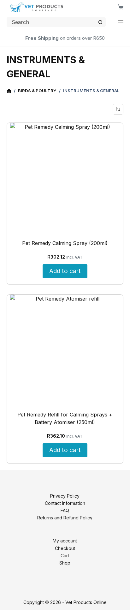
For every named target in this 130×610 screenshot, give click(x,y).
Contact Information (65, 503)
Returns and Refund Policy (64, 517)
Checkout (65, 548)
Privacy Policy (65, 496)
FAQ (65, 510)
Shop (64, 562)
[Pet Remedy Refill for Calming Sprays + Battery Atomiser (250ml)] (65, 350)
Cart (65, 555)
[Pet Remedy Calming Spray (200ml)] (65, 178)
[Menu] (120, 22)
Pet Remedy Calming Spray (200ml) (65, 243)
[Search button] (100, 22)
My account (65, 540)
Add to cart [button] (65, 271)
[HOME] (9, 91)
